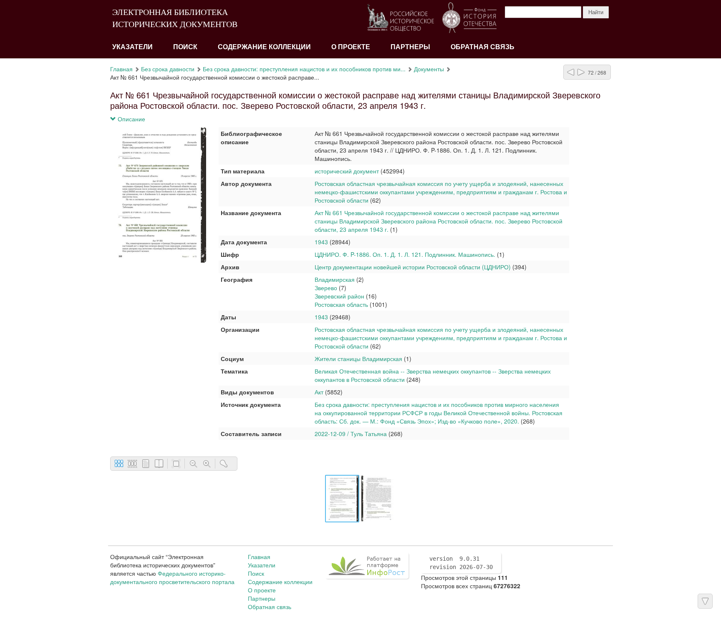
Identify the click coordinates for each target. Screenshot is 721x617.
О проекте (350, 46)
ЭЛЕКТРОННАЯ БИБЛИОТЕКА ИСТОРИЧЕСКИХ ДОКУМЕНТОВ (174, 18)
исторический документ (347, 171)
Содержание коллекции (264, 46)
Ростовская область (341, 304)
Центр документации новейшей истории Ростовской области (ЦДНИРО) (413, 267)
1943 (321, 242)
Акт (319, 392)
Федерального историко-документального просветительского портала (172, 577)
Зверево (326, 287)
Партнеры (410, 46)
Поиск (185, 46)
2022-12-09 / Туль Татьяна (351, 433)
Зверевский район (339, 296)
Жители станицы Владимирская (358, 358)
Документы (429, 69)
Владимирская (335, 279)
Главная (121, 69)
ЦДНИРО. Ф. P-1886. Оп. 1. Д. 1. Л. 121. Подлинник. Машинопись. (405, 254)
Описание (130, 119)
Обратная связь (482, 46)
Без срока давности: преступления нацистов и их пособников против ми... (304, 69)
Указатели (132, 46)
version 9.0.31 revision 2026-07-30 (461, 562)
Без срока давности (167, 69)
